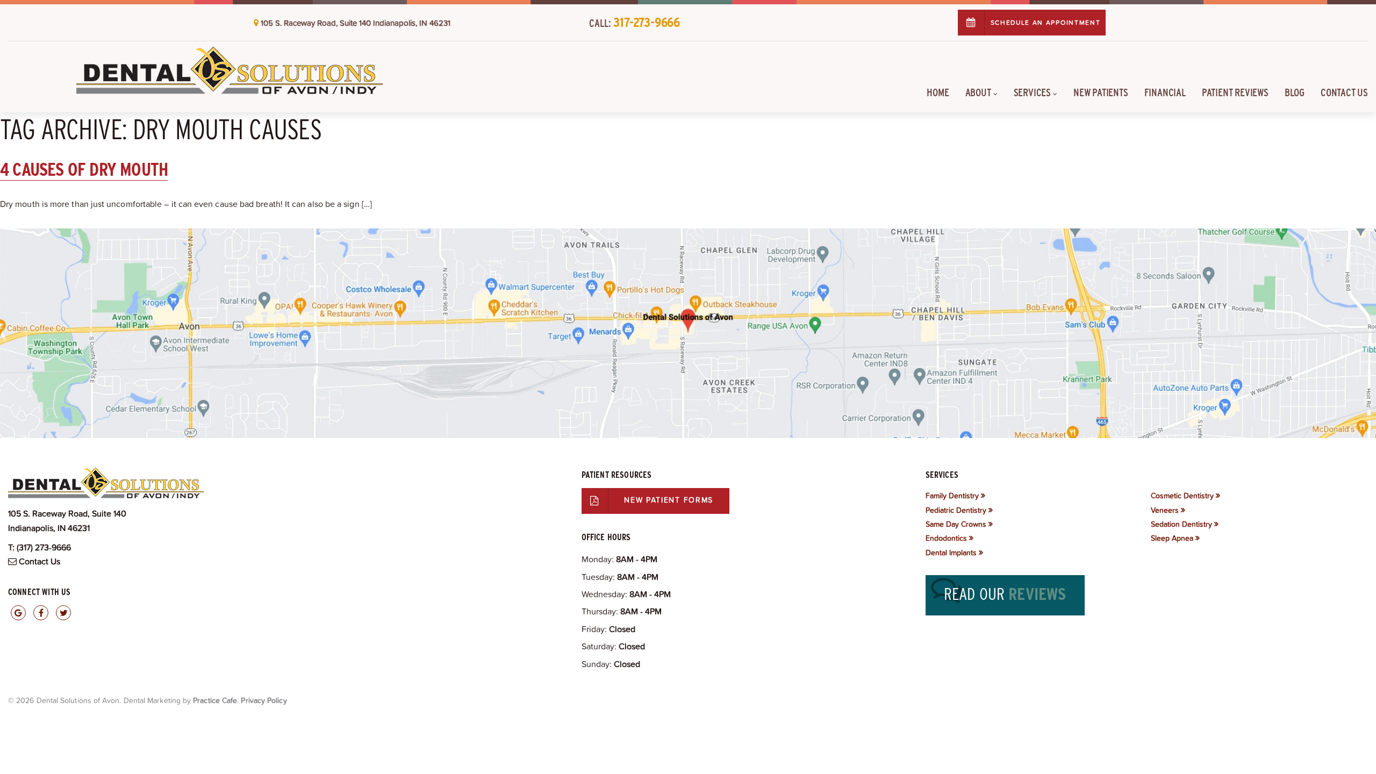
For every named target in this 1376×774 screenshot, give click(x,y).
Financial (1165, 92)
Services (1032, 92)
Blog (1295, 92)
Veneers (1165, 510)
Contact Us (1344, 92)
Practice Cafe (215, 700)
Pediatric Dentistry (956, 510)
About (978, 92)
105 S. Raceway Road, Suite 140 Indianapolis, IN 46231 (355, 23)
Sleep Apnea (1172, 538)
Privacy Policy (263, 700)
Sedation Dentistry (1181, 524)
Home (938, 92)
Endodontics (946, 538)
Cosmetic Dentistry (1182, 495)
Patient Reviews (1235, 92)
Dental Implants (951, 552)
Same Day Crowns (956, 524)
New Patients (1100, 92)
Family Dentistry (952, 495)
